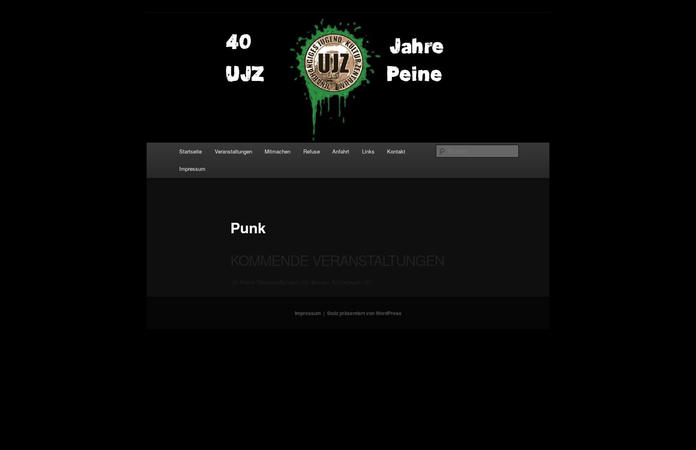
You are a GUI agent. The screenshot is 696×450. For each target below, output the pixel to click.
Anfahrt (340, 151)
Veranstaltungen (233, 151)
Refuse (311, 151)
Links (368, 151)
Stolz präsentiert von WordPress (364, 313)
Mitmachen (277, 151)
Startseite (190, 151)
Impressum (192, 168)
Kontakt (396, 151)
